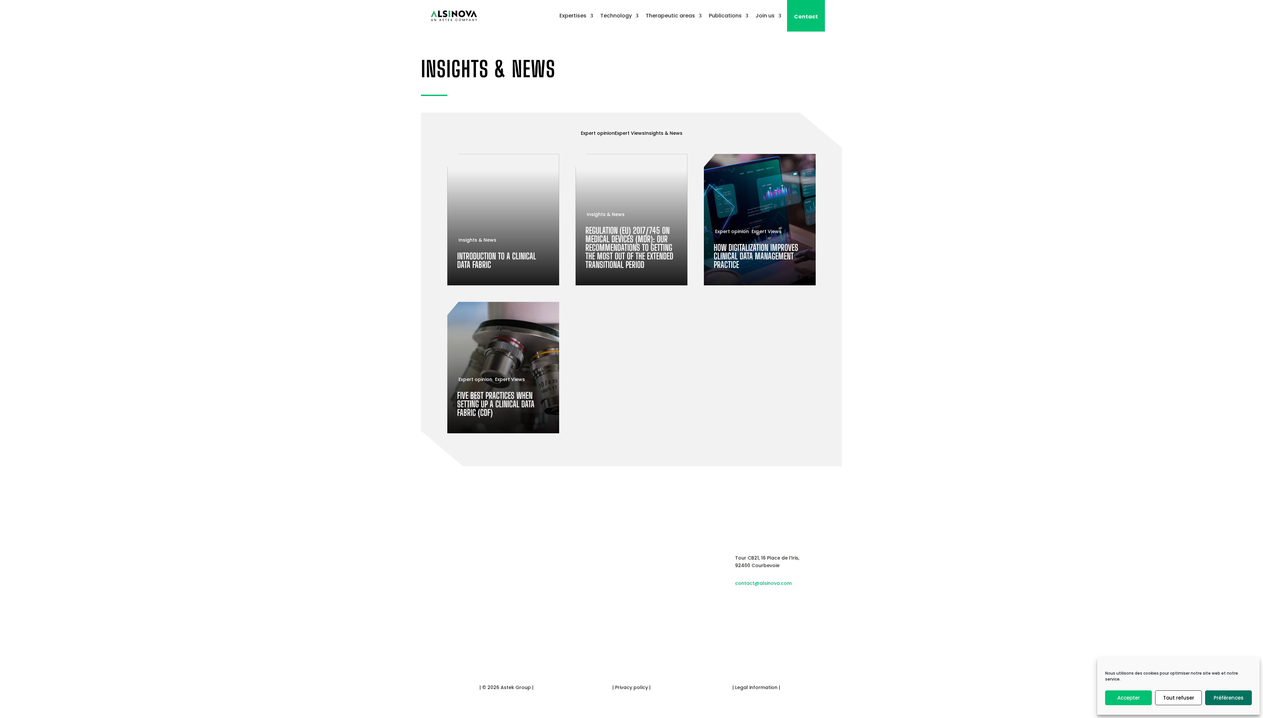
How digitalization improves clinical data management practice (760, 219)
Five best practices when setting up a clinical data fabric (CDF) (503, 367)
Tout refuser (1178, 697)
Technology (616, 15)
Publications (725, 15)
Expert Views (630, 133)
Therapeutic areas (670, 15)
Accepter (1128, 697)
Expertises (572, 15)
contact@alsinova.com (763, 583)
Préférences (1229, 697)
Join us (765, 15)
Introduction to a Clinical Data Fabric (503, 219)
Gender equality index (663, 595)
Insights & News (488, 69)
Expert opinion (598, 133)
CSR (645, 576)
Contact (806, 16)
